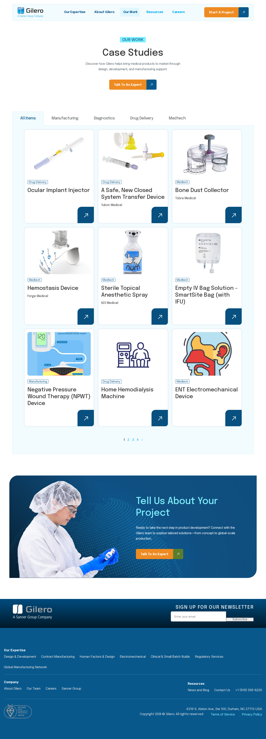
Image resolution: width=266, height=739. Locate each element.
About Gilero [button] (13, 688)
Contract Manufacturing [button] (58, 656)
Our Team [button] (34, 688)
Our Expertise (74, 12)
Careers (178, 12)
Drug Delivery (141, 118)
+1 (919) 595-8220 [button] (248, 690)
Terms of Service (223, 714)
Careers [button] (51, 688)
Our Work (130, 12)
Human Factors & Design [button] (97, 656)
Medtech (177, 118)
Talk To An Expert (128, 85)
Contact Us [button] (222, 690)
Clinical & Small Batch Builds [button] (170, 656)
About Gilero (104, 12)
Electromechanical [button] (133, 656)
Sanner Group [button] (71, 688)
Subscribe (240, 619)
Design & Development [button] (20, 656)
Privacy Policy (252, 714)
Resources (154, 12)
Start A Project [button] (221, 12)
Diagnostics (104, 118)
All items (28, 118)
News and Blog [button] (198, 690)
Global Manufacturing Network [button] (25, 667)
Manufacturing (65, 118)
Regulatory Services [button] (209, 656)
